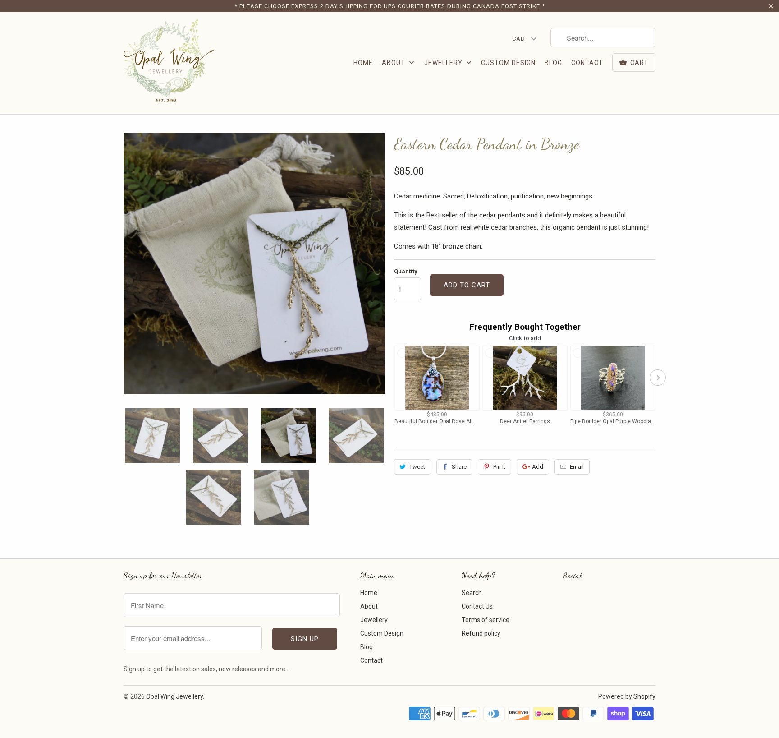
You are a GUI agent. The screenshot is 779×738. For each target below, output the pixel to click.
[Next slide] (658, 377)
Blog (553, 62)
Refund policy (481, 633)
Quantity (405, 271)
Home (363, 62)
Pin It (499, 466)
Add (537, 466)
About (394, 62)
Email (577, 466)
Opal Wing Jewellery (174, 696)
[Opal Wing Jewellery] (169, 63)
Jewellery (444, 62)
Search (472, 592)
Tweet (417, 466)
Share (459, 466)
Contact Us (477, 606)
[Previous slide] (392, 377)
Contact (587, 62)
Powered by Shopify (626, 696)
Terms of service (485, 619)
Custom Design (508, 62)
